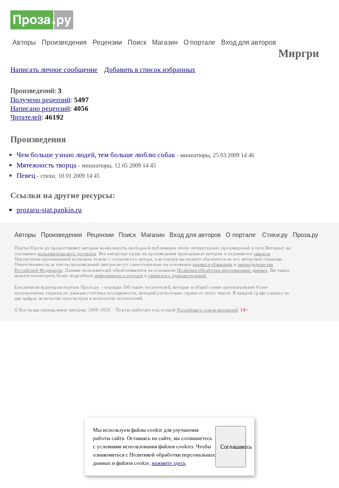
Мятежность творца (46, 165)
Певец (26, 175)
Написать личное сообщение (54, 70)
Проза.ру (305, 234)
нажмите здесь (169, 463)
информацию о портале (119, 275)
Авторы (24, 42)
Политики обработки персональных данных (222, 270)
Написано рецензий (40, 108)
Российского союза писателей (207, 310)
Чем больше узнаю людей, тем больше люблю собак (96, 155)
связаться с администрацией (177, 275)
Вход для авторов (248, 42)
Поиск (137, 42)
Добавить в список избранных (150, 70)
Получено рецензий (40, 100)
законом (261, 253)
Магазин (165, 42)
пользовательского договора (67, 253)
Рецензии (107, 42)
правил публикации (212, 264)
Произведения (64, 42)
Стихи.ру (275, 234)
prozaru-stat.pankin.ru (49, 210)
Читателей (25, 117)
